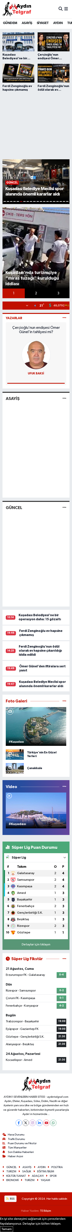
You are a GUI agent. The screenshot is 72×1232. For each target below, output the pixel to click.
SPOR (53, 1175)
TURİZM (11, 1171)
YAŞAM (45, 1180)
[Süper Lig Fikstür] (64, 959)
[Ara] (61, 9)
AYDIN (58, 23)
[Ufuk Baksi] (36, 354)
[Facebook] (19, 1123)
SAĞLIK (26, 1171)
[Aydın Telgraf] (16, 9)
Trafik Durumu (16, 1139)
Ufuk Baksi (36, 373)
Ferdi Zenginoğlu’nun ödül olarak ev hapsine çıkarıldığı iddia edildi (40, 650)
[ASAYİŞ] (64, 398)
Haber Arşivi (15, 1156)
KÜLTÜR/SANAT (16, 1175)
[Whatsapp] (53, 1123)
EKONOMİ (12, 1180)
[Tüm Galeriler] (64, 701)
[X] (25, 1123)
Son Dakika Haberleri (21, 1152)
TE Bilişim (45, 1210)
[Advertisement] (36, 125)
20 (67, 201)
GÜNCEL (14, 508)
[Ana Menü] (66, 9)
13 (44, 201)
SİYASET (43, 23)
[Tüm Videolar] (64, 786)
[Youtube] (46, 1123)
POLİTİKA (57, 1167)
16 (54, 201)
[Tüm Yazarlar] (64, 318)
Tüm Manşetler (17, 1147)
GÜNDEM (10, 23)
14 (47, 201)
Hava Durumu (16, 1134)
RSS (12, 1198)
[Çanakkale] (15, 768)
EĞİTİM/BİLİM (45, 1171)
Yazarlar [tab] (14, 318)
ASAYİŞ (27, 23)
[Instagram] (32, 1123)
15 (51, 201)
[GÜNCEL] (64, 507)
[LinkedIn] (39, 1123)
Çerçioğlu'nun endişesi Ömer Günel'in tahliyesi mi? (36, 330)
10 (34, 201)
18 (61, 201)
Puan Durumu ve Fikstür (22, 1143)
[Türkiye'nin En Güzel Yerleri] (15, 754)
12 (41, 201)
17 (57, 201)
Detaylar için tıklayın (36, 944)
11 (37, 201)
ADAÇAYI (38, 1175)
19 (64, 201)
